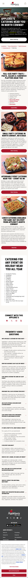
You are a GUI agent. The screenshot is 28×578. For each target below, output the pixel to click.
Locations (3, 46)
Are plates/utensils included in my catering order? (11, 403)
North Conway (22, 46)
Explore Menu (14, 107)
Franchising (17, 532)
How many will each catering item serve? (13, 391)
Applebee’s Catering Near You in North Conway (13, 22)
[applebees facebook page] (7, 518)
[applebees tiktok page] (20, 518)
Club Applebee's (18, 537)
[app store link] (9, 525)
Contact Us (5, 535)
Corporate (17, 535)
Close (14, 575)
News (4, 537)
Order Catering (14, 39)
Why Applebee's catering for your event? (13, 339)
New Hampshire (12, 46)
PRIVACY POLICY (19, 562)
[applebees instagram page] (14, 518)
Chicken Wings (13, 101)
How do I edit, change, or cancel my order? (13, 457)
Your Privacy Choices (14, 566)
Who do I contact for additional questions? (10, 481)
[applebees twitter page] (10, 518)
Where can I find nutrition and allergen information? (13, 492)
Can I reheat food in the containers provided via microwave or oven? (11, 415)
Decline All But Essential (14, 571)
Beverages (12, 104)
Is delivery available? (8, 445)
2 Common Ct (6, 48)
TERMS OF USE (18, 549)
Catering (14, 48)
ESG (15, 539)
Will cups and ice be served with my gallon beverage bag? (12, 469)
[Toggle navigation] (3, 4)
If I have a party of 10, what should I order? (13, 428)
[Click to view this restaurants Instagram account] (16, 320)
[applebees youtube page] (17, 518)
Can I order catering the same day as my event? (13, 377)
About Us (5, 532)
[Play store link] (17, 525)
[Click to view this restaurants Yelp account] (21, 320)
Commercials (6, 539)
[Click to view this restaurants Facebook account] (7, 320)
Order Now (14, 247)
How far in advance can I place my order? (13, 363)
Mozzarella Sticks (14, 100)
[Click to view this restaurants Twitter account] (11, 320)
